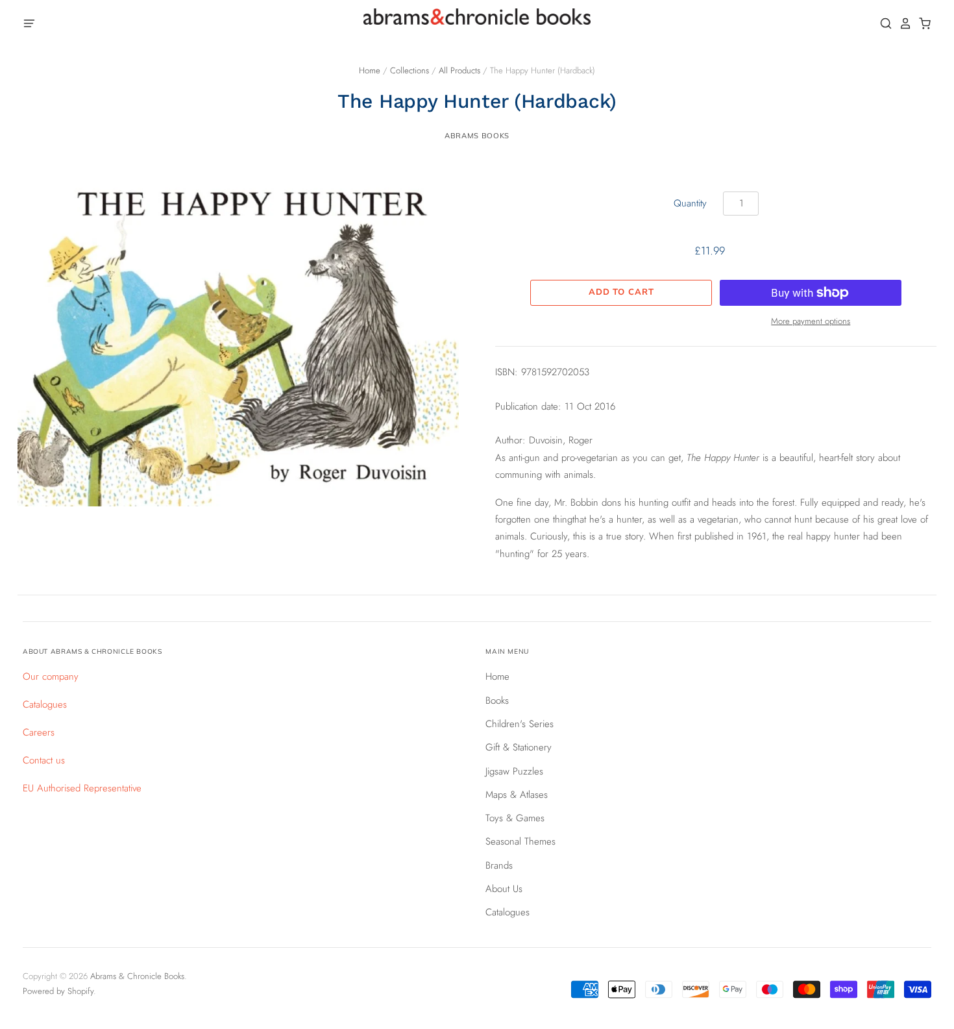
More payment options (810, 321)
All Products (459, 70)
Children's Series (519, 724)
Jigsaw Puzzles (514, 771)
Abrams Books (477, 135)
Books (497, 700)
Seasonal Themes (520, 841)
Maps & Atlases (516, 794)
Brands (499, 865)
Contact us (44, 760)
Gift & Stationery (518, 747)
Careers (39, 732)
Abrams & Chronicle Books (137, 976)
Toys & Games (514, 818)
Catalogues (45, 704)
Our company (51, 676)
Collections (409, 70)
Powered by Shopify (58, 991)
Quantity (690, 203)
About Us (503, 889)
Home (369, 70)
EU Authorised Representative (82, 788)
